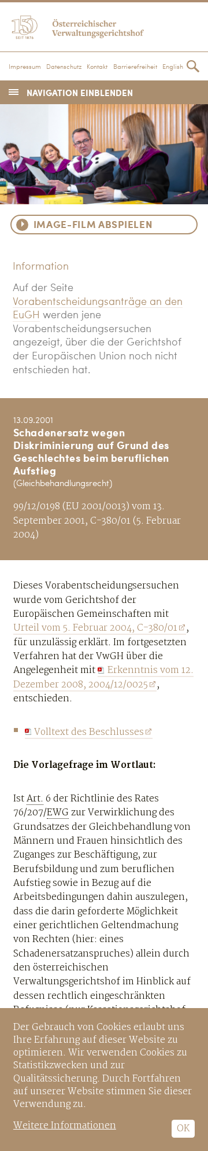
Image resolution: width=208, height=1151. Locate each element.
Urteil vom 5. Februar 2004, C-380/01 (95, 628)
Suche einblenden (193, 66)
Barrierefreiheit (135, 67)
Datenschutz (63, 67)
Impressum (25, 67)
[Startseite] (104, 25)
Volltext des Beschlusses (89, 732)
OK (183, 1128)
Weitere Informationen (64, 1125)
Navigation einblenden (80, 92)
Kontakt (97, 67)
